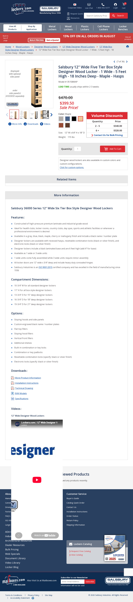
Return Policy (72, 520)
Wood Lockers (23, 46)
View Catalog (77, 554)
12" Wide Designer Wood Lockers (78, 46)
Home (8, 46)
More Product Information (28, 377)
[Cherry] (61, 125)
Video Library (12, 562)
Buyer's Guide (72, 498)
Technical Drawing (24, 388)
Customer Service (76, 493)
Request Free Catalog (81, 551)
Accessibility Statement (20, 598)
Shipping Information (75, 524)
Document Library (15, 558)
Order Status (72, 516)
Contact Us (71, 507)
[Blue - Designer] (67, 118)
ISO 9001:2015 (45, 267)
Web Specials (12, 553)
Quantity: (66, 148)
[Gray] (61, 118)
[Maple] (80, 118)
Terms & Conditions (13, 595)
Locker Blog (11, 567)
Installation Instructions (26, 383)
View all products (128, 38)
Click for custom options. (72, 167)
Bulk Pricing (12, 549)
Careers (8, 502)
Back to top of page (5, 38)
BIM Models (21, 393)
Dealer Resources (15, 545)
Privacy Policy (33, 595)
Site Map (48, 595)
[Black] (74, 118)
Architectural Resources (18, 540)
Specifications (21, 398)
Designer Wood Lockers (46, 46)
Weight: (62, 137)
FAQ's (7, 516)
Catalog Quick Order (75, 502)
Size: (60, 132)
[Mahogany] (67, 125)
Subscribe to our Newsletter (74, 577)
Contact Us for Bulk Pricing (108, 135)
